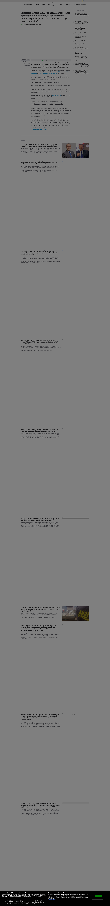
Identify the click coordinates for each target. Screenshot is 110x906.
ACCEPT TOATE (98, 896)
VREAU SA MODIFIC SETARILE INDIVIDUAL (97, 900)
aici (2, 901)
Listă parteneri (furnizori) (52, 899)
